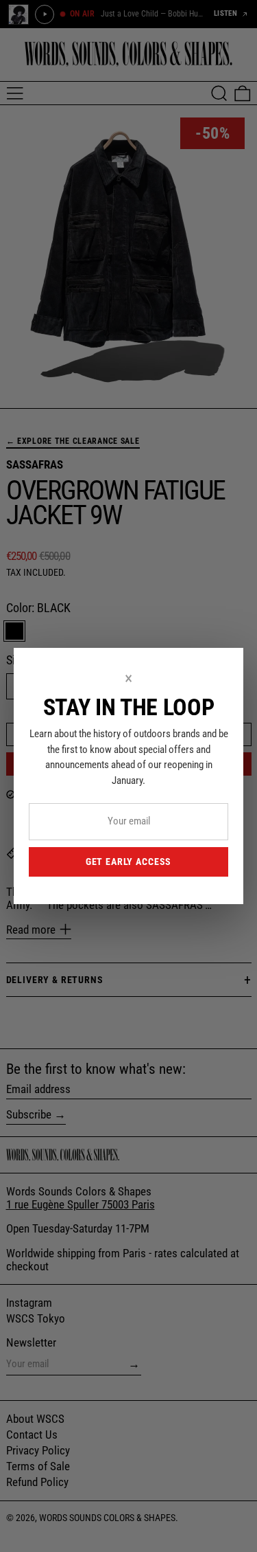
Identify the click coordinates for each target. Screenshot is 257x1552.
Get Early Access (128, 861)
